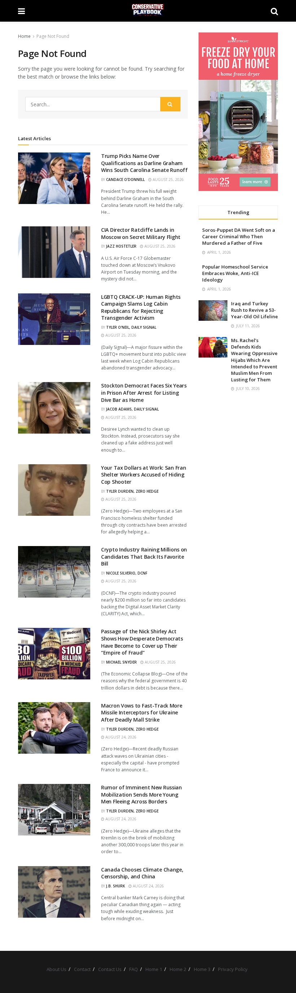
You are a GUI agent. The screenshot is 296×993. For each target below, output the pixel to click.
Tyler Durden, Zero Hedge (132, 491)
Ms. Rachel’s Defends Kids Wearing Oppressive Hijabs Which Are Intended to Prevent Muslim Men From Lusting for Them (254, 360)
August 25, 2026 (168, 179)
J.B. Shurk (115, 885)
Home (24, 36)
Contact (82, 969)
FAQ (133, 969)
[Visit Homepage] (148, 11)
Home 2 (178, 969)
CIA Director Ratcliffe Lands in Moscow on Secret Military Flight (140, 233)
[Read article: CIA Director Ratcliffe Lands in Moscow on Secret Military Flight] (54, 252)
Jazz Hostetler (121, 246)
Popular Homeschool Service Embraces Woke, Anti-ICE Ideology (235, 273)
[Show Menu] (21, 11)
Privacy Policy (233, 969)
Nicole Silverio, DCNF (126, 573)
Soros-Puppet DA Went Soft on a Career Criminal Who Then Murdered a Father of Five (238, 236)
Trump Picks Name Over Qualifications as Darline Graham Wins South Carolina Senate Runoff (144, 162)
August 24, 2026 (120, 737)
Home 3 (202, 969)
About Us (56, 969)
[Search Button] (274, 11)
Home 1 (153, 969)
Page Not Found (52, 36)
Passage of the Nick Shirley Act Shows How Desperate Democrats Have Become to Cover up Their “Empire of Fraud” (142, 642)
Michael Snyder (121, 662)
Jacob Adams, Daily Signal (132, 409)
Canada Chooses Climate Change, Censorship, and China (142, 873)
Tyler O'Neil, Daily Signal (131, 327)
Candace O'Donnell (125, 179)
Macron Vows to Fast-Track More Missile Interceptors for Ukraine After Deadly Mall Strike (141, 712)
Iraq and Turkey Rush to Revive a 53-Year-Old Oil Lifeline (254, 310)
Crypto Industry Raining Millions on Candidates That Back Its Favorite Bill (144, 556)
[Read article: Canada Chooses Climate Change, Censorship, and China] (54, 892)
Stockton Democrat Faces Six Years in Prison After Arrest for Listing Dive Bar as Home (144, 392)
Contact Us (110, 969)
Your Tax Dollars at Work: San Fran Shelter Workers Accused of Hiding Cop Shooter (143, 474)
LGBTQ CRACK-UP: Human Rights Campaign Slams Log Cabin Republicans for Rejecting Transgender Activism (140, 307)
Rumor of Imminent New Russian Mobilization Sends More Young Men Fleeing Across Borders (141, 794)
